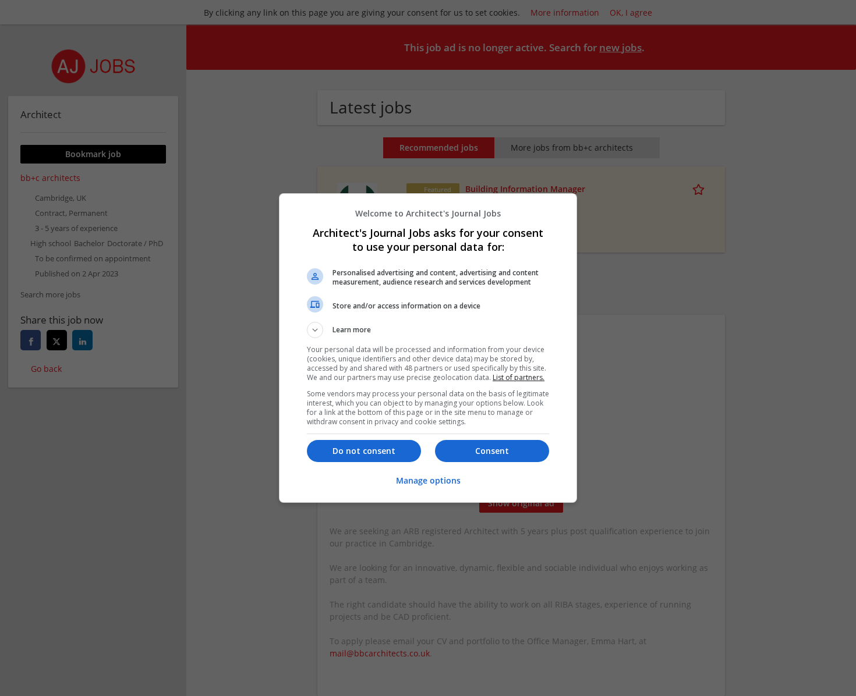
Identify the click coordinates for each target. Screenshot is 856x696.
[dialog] (428, 348)
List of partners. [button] (518, 377)
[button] (428, 330)
